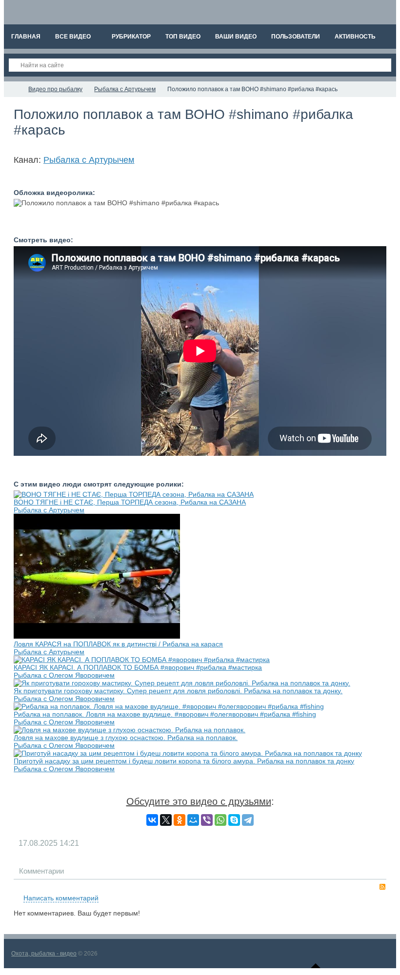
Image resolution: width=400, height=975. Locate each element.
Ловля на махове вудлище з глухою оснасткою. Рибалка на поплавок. (126, 737)
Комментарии (41, 871)
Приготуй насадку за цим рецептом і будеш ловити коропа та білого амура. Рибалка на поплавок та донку (184, 761)
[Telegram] (248, 820)
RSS (382, 886)
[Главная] (13, 89)
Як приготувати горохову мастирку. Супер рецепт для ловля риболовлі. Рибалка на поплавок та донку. (178, 691)
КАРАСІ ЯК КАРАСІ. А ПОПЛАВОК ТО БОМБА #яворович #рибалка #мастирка (138, 667)
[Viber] (207, 820)
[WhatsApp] (220, 820)
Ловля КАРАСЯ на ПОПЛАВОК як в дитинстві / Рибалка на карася (118, 644)
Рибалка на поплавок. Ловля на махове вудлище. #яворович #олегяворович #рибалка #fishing (165, 714)
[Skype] (234, 820)
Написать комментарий (61, 898)
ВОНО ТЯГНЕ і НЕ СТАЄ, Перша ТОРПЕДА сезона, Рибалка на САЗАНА (130, 502)
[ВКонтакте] (152, 820)
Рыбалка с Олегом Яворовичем (64, 675)
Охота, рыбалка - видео (44, 953)
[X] (166, 820)
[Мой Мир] (193, 820)
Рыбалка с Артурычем (88, 160)
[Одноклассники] (179, 820)
